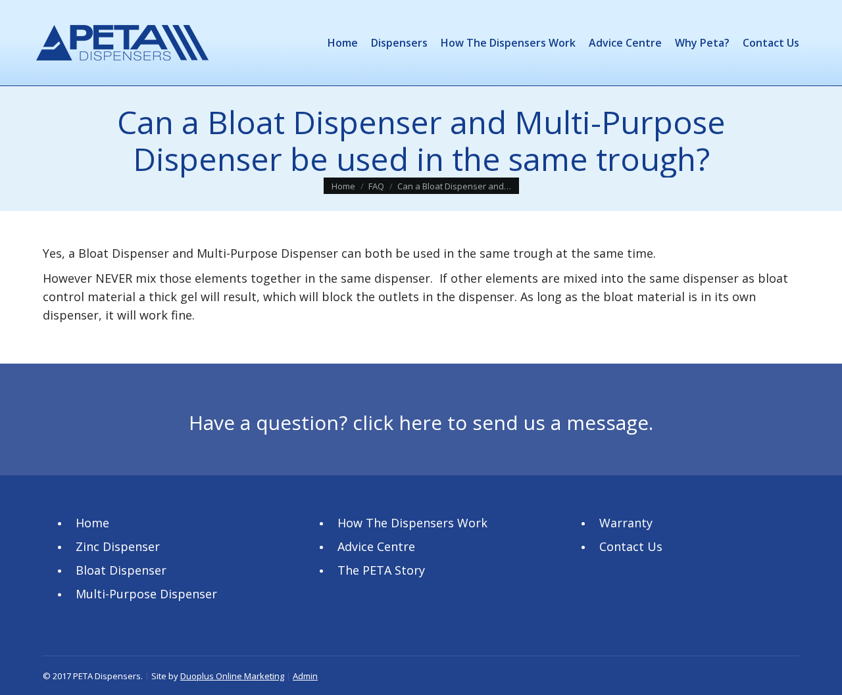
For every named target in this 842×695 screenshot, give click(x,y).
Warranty (626, 523)
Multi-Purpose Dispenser (146, 594)
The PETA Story (381, 570)
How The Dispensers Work (412, 523)
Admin (305, 676)
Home (92, 523)
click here (397, 422)
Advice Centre (376, 546)
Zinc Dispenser (118, 546)
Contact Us (630, 546)
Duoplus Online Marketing (232, 676)
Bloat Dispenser (121, 570)
